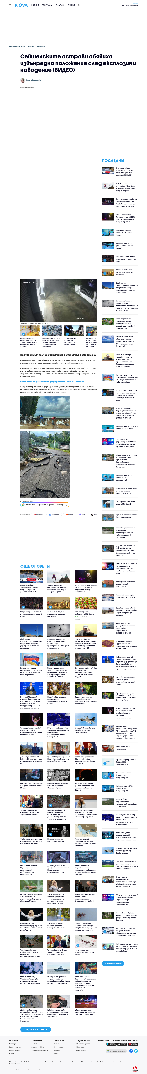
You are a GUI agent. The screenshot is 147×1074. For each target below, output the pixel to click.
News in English (81, 1050)
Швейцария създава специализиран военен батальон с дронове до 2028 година (57, 1013)
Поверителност (85, 1061)
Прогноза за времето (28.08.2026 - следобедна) (126, 762)
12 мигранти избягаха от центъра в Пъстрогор (125, 584)
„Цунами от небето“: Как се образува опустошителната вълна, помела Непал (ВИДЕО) (86, 672)
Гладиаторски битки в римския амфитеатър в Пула (31, 614)
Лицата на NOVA (38, 1047)
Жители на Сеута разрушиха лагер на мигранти (56, 614)
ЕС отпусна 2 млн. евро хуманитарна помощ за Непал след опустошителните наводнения (58, 732)
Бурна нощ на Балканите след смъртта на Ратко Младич (31, 785)
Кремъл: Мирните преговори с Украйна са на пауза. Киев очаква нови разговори (31, 671)
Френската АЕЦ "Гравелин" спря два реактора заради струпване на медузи (30, 980)
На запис (59, 5)
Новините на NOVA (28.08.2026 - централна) (124, 477)
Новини (35, 5)
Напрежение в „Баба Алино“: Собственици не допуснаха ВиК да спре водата (126, 916)
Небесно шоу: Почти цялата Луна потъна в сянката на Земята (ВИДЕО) (84, 786)
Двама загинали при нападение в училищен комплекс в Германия (85, 1012)
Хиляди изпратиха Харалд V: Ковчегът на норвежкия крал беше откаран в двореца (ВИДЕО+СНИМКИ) (57, 672)
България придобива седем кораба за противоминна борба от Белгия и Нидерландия (58, 980)
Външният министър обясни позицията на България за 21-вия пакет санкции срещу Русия (86, 813)
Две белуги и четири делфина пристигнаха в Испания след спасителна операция (58, 869)
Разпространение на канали (36, 1061)
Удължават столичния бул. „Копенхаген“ (126, 516)
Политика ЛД (95, 1061)
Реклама (11, 1061)
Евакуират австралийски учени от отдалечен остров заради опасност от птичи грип (31, 643)
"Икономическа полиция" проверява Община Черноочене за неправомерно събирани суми (127, 899)
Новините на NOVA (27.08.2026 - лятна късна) (124, 245)
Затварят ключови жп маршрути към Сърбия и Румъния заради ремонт (126, 611)
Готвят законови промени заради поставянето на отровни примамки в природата (125, 323)
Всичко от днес (15, 1047)
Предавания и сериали (40, 1050)
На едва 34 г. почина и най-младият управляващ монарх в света (57, 700)
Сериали (57, 1050)
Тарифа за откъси (50, 1061)
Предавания (58, 1047)
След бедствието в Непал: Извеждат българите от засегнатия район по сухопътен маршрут (56, 814)
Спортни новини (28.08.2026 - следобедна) (123, 775)
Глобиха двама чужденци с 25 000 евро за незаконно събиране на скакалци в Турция (31, 898)
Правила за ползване (105, 1061)
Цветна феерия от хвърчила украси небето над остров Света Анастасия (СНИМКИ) (125, 341)
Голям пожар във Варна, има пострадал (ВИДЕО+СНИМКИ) (126, 491)
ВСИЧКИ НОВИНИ (113, 963)
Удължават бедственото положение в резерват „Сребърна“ (126, 802)
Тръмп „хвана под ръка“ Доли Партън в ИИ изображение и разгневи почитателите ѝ (31, 731)
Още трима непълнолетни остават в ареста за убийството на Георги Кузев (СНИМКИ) (126, 881)
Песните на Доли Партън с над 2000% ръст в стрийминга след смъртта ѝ (86, 588)
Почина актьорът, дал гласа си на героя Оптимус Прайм (57, 785)
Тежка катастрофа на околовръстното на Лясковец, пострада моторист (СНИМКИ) (126, 202)
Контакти (67, 1061)
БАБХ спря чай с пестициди (123, 748)
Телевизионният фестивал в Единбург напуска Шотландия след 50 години (56, 588)
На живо (71, 5)
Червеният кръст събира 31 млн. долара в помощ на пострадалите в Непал (31, 953)
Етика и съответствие (119, 1061)
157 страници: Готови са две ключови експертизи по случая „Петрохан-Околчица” (126, 931)
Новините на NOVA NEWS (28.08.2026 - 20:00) (127, 427)
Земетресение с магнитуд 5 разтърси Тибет (84, 952)
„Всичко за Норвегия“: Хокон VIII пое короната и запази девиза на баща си (31, 760)
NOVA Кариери (81, 1047)
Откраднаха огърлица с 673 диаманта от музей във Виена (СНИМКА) (31, 841)
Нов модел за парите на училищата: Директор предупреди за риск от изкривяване (127, 947)
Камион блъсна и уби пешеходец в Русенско (126, 596)
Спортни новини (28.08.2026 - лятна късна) (124, 232)
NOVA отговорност (83, 1044)
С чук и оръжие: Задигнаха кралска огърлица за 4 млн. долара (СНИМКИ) (29, 588)
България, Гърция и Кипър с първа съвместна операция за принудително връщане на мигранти (58, 643)
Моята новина (14, 1050)
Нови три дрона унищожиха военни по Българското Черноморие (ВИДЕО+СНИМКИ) (125, 628)
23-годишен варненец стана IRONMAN (125, 503)
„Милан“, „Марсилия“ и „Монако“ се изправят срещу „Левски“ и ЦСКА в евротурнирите (127, 864)
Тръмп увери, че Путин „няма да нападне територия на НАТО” (57, 952)
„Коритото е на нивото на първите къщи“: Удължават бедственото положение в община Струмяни (126, 461)
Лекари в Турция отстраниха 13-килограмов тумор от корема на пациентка (126, 836)
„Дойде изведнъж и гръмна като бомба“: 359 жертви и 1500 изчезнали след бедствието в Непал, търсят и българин (31, 1015)
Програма (47, 5)
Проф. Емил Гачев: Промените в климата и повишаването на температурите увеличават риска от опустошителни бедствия (85, 983)
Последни (12, 1044)
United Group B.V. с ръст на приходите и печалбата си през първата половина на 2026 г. (126, 568)
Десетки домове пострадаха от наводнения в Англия (56, 925)
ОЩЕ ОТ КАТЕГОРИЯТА (36, 1029)
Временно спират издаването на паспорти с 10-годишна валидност (126, 644)
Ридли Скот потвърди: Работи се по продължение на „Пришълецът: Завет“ (85, 898)
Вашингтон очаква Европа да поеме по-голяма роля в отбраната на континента (29, 870)
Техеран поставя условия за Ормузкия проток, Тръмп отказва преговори (85, 842)
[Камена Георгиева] (22, 80)
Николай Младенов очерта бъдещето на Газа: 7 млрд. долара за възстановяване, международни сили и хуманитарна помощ (30, 702)
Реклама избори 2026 (21, 1061)
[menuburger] (10, 5)
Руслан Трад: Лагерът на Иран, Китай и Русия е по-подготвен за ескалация (58, 759)
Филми (56, 1053)
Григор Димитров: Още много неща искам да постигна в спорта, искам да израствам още (126, 395)
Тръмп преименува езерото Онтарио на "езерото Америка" (30, 812)
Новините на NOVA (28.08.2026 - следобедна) (124, 788)
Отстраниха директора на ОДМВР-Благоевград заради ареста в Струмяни (126, 443)
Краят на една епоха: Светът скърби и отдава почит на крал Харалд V (85, 760)
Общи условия (75, 1061)
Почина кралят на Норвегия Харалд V (55, 840)
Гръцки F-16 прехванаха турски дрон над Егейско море (85, 730)
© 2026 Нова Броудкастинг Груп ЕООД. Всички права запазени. (25, 1069)
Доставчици (59, 1061)
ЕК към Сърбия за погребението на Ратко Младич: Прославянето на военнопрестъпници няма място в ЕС (85, 643)
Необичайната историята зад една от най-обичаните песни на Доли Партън (31, 926)
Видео (11, 1053)
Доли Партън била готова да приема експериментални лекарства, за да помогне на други (55, 899)
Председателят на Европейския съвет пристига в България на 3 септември (86, 700)
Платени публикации (14, 1063)
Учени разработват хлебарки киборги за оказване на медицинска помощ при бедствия (86, 926)
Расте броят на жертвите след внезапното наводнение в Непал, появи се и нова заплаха (85, 870)
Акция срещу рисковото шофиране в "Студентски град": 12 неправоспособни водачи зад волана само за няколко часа (126, 732)
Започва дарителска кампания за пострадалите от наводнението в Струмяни (125, 532)
